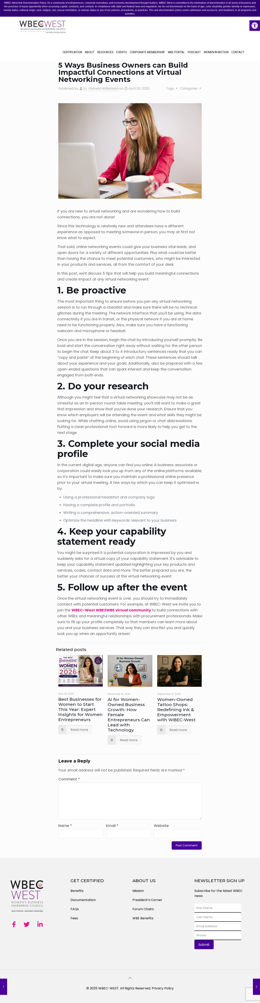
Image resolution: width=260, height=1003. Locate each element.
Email (112, 825)
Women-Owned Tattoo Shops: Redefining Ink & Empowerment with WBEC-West (176, 709)
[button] (254, 25)
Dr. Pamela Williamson (101, 88)
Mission (138, 890)
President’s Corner (147, 900)
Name (65, 825)
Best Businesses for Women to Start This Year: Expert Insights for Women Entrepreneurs (80, 709)
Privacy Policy (163, 988)
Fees (74, 918)
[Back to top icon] (130, 978)
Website (161, 825)
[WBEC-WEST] (42, 30)
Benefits (76, 890)
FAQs (74, 909)
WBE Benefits (142, 918)
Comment (69, 779)
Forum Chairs (143, 909)
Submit (204, 944)
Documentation (83, 900)
